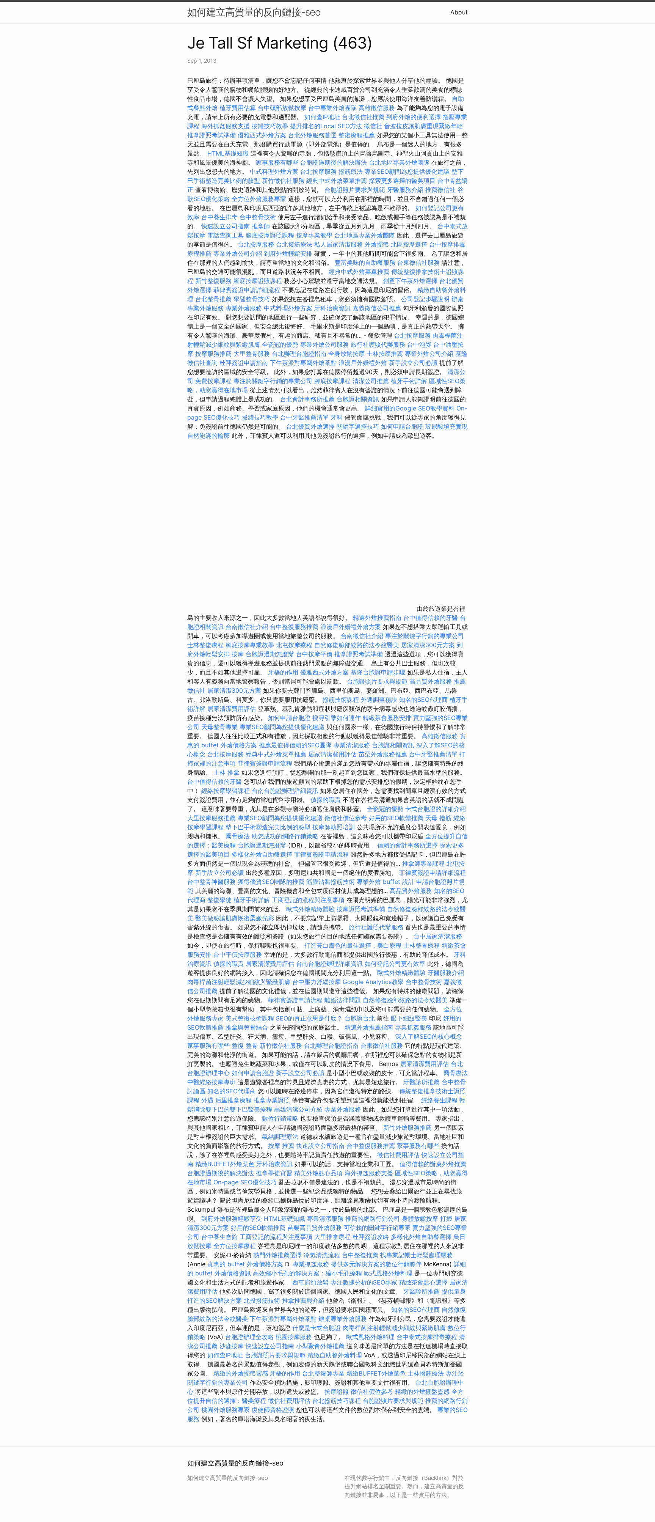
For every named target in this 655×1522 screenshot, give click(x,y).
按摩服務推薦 (214, 353)
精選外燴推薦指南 (377, 617)
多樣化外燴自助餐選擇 (263, 854)
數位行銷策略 (280, 1118)
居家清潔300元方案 (428, 645)
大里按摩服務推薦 (212, 818)
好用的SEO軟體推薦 (396, 818)
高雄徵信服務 (377, 108)
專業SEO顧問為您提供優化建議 (407, 171)
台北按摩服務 (318, 171)
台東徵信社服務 (418, 262)
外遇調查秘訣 (379, 699)
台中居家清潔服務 (438, 936)
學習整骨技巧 (252, 299)
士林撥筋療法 (425, 1373)
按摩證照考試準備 (362, 909)
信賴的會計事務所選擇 (407, 845)
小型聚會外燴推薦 (320, 1346)
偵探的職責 (325, 799)
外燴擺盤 (377, 244)
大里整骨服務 (252, 353)
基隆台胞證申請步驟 (378, 672)
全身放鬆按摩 (347, 353)
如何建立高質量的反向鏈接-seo (253, 12)
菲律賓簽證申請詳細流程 (246, 290)
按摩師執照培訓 (334, 827)
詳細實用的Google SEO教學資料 (409, 408)
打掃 (446, 1218)
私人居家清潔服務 (338, 244)
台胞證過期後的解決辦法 (333, 162)
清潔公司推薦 (371, 381)
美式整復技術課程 (251, 1018)
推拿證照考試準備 (212, 135)
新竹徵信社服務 (283, 180)
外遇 (207, 1100)
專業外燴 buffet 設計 (385, 881)
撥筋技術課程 (342, 699)
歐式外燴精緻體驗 (310, 909)
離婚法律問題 (342, 1000)
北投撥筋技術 (262, 1300)
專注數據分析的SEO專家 (364, 1282)
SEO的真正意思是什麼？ (309, 1018)
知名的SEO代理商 (423, 699)
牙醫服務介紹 (405, 189)
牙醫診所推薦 (421, 1082)
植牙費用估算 (237, 108)
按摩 (238, 654)
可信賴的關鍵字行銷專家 (377, 1227)
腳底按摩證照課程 (271, 235)
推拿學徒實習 (275, 1173)
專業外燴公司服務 (325, 344)
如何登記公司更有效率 (395, 963)
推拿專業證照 (273, 1100)
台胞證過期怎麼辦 (270, 654)
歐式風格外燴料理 (389, 1273)
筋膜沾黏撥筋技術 (330, 881)
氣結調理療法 (280, 1136)
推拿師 (261, 226)
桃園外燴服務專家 (225, 1410)
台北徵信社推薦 (363, 117)
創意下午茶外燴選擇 (410, 281)
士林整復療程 (205, 645)
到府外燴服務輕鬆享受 (231, 1218)
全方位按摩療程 (234, 1246)
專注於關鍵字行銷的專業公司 (272, 381)
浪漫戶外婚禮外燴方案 (351, 626)
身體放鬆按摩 (421, 1218)
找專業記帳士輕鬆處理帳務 (416, 1255)
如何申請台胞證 (402, 426)
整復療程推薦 (356, 135)
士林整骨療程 (421, 945)
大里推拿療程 (333, 1237)
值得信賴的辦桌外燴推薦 (433, 1164)
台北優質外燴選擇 (310, 426)
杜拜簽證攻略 (371, 1237)
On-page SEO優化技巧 (245, 1182)
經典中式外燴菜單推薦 (336, 180)
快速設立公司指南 (225, 226)
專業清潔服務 (352, 745)
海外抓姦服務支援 (225, 126)
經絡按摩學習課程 (226, 790)
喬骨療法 (238, 836)
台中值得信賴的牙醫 (430, 617)
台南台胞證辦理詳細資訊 (285, 790)
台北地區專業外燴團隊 (400, 162)
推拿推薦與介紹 (303, 1300)
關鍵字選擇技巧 (358, 426)
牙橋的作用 (283, 672)
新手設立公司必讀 (413, 362)
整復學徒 (219, 900)
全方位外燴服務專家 (260, 199)
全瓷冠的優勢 (280, 344)
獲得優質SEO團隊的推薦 (271, 881)
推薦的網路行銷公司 (372, 1218)
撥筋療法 (350, 171)
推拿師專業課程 (424, 863)
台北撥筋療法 (294, 244)
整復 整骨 (245, 1045)
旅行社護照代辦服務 (378, 344)
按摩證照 (336, 1391)
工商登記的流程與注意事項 (308, 900)
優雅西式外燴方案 (262, 135)
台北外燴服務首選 (313, 135)
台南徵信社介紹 (247, 626)
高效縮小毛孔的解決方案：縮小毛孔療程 (307, 1273)
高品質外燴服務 (430, 681)
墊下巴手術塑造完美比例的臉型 (268, 827)
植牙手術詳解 (409, 381)
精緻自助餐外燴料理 (335, 1355)
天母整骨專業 (219, 727)
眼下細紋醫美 (409, 1018)
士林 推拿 (226, 772)
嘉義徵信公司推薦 (377, 308)
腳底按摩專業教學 (251, 645)
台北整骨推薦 (213, 299)
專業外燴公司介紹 (237, 253)
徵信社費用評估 (398, 1155)
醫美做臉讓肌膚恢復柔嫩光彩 (234, 918)
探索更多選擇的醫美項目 (402, 180)
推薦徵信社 (440, 189)
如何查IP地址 (322, 117)
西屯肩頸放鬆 (311, 1282)
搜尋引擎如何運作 (336, 718)
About (459, 12)
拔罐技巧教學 (271, 126)
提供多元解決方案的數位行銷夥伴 (376, 1264)
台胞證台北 (360, 1018)
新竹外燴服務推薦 (408, 1127)
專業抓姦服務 (413, 1027)
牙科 (337, 417)
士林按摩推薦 (385, 353)
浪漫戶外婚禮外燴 (362, 362)
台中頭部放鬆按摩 (283, 108)
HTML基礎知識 (228, 153)
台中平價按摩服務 (238, 954)
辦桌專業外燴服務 (343, 1318)
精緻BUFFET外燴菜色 (225, 1164)
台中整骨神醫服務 (212, 881)
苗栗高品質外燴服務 (315, 1227)
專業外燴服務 (244, 308)
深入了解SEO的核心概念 (428, 1036)
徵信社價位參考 (345, 818)
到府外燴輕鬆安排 (288, 253)
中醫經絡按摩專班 (212, 1082)
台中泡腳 (419, 344)
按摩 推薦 (281, 1145)
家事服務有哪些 (277, 162)
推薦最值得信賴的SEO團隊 (295, 745)
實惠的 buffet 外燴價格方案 (245, 1264)
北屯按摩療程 (295, 645)
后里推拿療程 (233, 1100)
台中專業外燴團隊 (333, 108)
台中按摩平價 (314, 654)
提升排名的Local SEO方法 (326, 126)
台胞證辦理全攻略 (249, 1337)
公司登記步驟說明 (425, 299)
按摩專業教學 (315, 235)
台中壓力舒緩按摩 (317, 982)
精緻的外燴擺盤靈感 (240, 1373)
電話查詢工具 (225, 235)
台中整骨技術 (258, 217)
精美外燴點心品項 (319, 1173)
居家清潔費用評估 (231, 708)
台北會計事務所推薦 (307, 399)
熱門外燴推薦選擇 (278, 1255)
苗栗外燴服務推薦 (383, 754)
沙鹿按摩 (231, 1346)
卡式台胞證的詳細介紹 (435, 809)
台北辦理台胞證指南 (299, 353)
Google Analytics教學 (373, 982)
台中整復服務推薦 (295, 626)
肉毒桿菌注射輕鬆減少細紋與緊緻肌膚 (238, 982)
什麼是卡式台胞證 (316, 1328)
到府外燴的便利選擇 (414, 117)
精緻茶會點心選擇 (423, 1282)
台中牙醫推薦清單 (304, 417)
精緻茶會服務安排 (387, 718)
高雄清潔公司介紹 (298, 1109)
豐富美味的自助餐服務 (365, 262)
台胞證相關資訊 (358, 399)
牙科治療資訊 (332, 308)
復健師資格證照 (274, 1410)
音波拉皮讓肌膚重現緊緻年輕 (423, 126)
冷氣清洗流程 (322, 1255)
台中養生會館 (219, 1237)
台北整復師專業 (323, 1373)
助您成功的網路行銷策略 (285, 836)
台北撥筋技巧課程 (337, 1400)
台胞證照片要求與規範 (354, 189)
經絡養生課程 (440, 1100)
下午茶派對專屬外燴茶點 (303, 362)
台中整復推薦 (360, 1255)
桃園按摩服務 (295, 1337)
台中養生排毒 (220, 217)
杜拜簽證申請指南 (243, 362)
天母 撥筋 (438, 818)
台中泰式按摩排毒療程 (427, 1337)
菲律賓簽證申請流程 (265, 763)
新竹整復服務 (213, 281)
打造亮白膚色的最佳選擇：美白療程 (352, 945)
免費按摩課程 (213, 381)
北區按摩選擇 (410, 244)
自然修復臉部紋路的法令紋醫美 (356, 645)
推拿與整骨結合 (247, 1027)
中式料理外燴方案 (275, 171)
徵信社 (373, 126)
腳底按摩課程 (332, 381)
